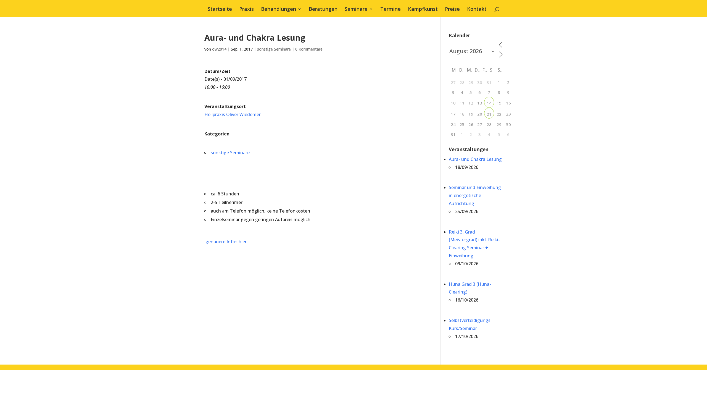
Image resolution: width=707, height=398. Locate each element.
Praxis (246, 9)
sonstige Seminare (274, 49)
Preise (452, 9)
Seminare (356, 9)
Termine (390, 9)
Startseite (220, 9)
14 (489, 103)
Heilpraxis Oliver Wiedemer (232, 114)
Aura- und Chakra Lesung (475, 159)
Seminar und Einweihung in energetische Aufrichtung (475, 195)
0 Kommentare (309, 49)
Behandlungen (278, 9)
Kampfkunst (423, 9)
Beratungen (323, 9)
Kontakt (477, 9)
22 (499, 114)
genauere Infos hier (225, 242)
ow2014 (219, 49)
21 (489, 114)
